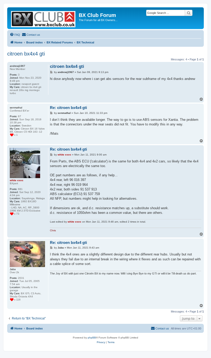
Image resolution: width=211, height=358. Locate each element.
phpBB (92, 337)
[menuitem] (15, 35)
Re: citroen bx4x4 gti (68, 107)
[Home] (43, 18)
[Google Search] (188, 13)
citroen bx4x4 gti (26, 54)
